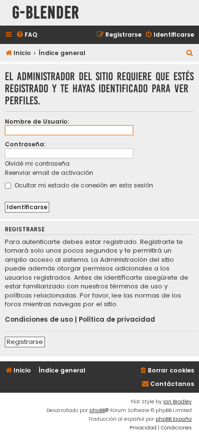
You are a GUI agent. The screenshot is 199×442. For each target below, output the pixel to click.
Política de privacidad (117, 319)
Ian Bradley (177, 401)
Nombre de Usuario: (37, 121)
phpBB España (174, 419)
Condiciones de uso (39, 319)
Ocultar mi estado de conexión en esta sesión (83, 185)
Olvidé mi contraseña (37, 163)
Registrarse (25, 341)
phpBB (97, 410)
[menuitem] (26, 35)
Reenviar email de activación (49, 172)
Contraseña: (25, 144)
